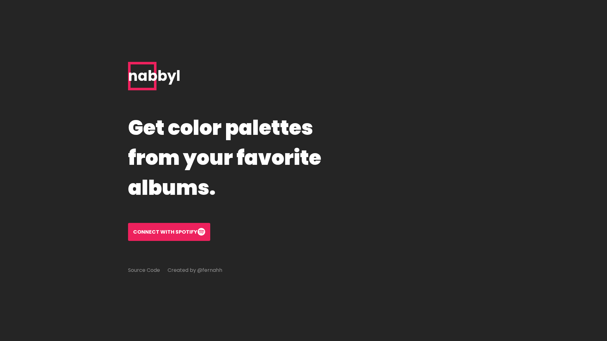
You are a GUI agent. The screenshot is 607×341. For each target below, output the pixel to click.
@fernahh (209, 270)
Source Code (144, 270)
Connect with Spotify (165, 232)
